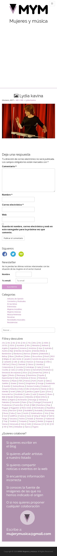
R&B (33, 405)
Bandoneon (7, 353)
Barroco (27, 353)
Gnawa (13, 383)
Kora (49, 391)
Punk (27, 405)
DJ (30, 372)
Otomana (42, 399)
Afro (28, 345)
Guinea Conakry (33, 386)
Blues (11, 356)
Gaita (47, 380)
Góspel (5, 389)
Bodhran (19, 356)
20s (3, 343)
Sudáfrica (13, 416)
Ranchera (41, 405)
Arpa (40, 348)
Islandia (5, 391)
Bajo (11, 351)
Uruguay (48, 421)
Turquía (32, 421)
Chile (48, 362)
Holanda (13, 389)
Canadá (26, 359)
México (5, 399)
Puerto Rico (18, 405)
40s (13, 343)
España (41, 375)
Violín (29, 424)
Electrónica (31, 375)
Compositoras (7, 367)
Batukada (44, 353)
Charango (39, 362)
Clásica (30, 364)
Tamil (50, 416)
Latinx (27, 394)
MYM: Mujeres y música (27, 551)
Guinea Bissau (19, 386)
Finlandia (42, 378)
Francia (27, 380)
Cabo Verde (16, 359)
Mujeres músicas (14, 312)
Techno (22, 418)
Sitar (52, 413)
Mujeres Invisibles (14, 309)
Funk (34, 380)
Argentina (14, 348)
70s (29, 343)
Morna (44, 397)
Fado (17, 378)
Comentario (9, 166)
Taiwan (43, 416)
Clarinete (21, 364)
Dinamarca (47, 370)
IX (24, 391)
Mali (3, 397)
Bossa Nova (37, 356)
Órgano (35, 427)
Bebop (4, 356)
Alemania (36, 345)
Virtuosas (37, 424)
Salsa (12, 413)
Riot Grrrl (12, 410)
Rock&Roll (29, 410)
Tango (4, 418)
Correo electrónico (13, 204)
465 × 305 (19, 100)
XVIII (10, 427)
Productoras (7, 405)
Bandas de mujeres (23, 351)
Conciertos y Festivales (16, 301)
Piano (24, 402)
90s (39, 343)
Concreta (19, 367)
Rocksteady (49, 410)
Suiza (29, 416)
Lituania (41, 394)
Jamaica (30, 391)
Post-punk (47, 402)
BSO (53, 356)
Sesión (26, 413)
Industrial (35, 389)
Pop (30, 402)
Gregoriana (30, 383)
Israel (12, 391)
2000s (46, 343)
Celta (21, 362)
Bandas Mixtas (39, 351)
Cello (15, 362)
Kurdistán (19, 394)
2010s (4, 345)
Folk (20, 380)
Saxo (19, 413)
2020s (11, 345)
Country (5, 370)
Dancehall (37, 370)
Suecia (22, 416)
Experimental (7, 378)
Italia (19, 391)
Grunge (40, 383)
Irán (50, 389)
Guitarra (45, 386)
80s (34, 343)
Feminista (24, 378)
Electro (12, 375)
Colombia (39, 364)
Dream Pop (37, 372)
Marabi (10, 397)
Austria (5, 351)
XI (44, 424)
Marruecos (19, 397)
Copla (38, 367)
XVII (5, 427)
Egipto (4, 375)
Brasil (46, 356)
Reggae (5, 408)
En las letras (12, 304)
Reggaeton (14, 408)
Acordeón (20, 345)
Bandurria (18, 353)
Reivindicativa (39, 408)
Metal (38, 397)
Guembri (7, 386)
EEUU (46, 372)
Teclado (30, 418)
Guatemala (50, 383)
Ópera (27, 427)
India (21, 389)
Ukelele (40, 421)
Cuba (13, 370)
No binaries (22, 399)
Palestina (6, 402)
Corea (45, 367)
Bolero (27, 356)
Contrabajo (29, 367)
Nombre (7, 194)
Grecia (21, 383)
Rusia (6, 413)
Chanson (29, 362)
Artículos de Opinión (15, 298)
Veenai (5, 424)
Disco (25, 372)
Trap (5, 421)
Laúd (34, 394)
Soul (5, 416)
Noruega (32, 399)
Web (4, 214)
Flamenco (6, 380)
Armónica (32, 348)
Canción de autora (39, 359)
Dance (28, 370)
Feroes (33, 378)
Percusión (16, 402)
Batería (35, 353)
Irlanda (44, 389)
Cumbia (20, 370)
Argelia (5, 348)
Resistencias (12, 322)
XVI (52, 424)
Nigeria (13, 399)
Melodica (29, 397)
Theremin (39, 418)
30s (8, 343)
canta (51, 359)
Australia (48, 348)
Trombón (13, 421)
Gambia (5, 383)
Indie (27, 389)
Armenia (23, 348)
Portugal (37, 402)
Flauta (14, 380)
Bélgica (6, 359)
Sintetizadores (37, 413)
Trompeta (23, 421)
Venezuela (14, 424)
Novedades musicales (16, 320)
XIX (48, 424)
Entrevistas (11, 306)
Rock (20, 410)
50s (19, 343)
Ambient (45, 345)
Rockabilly (39, 410)
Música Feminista (14, 314)
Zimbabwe (18, 427)
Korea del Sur (7, 394)
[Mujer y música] (28, 10)
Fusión (40, 380)
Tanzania (13, 418)
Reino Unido (26, 408)
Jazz (43, 391)
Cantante (7, 362)
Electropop (21, 375)
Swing (35, 416)
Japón (37, 391)
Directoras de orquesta (11, 372)
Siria (46, 413)
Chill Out (5, 364)
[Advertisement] (28, 53)
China (13, 364)
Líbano (49, 394)
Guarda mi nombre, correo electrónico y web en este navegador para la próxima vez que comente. (27, 229)
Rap (48, 405)
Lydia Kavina (30, 100)
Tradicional (49, 418)
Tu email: (6, 280)
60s (24, 343)
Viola (23, 424)
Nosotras (11, 317)
